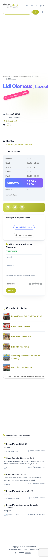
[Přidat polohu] (27, 5)
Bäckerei (10, 144)
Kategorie (13, 549)
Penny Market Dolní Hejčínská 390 (26, 316)
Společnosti (34, 549)
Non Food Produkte (23, 144)
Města (26, 549)
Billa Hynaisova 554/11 (21, 337)
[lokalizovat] (42, 12)
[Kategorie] (36, 5)
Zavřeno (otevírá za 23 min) (17, 94)
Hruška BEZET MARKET (21, 326)
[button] (41, 5)
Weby (20, 549)
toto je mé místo (25, 235)
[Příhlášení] (31, 5)
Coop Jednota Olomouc (21, 367)
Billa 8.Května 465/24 (20, 347)
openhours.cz (31, 547)
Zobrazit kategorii (24, 376)
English (28, 553)
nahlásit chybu (11, 195)
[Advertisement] (24, 43)
